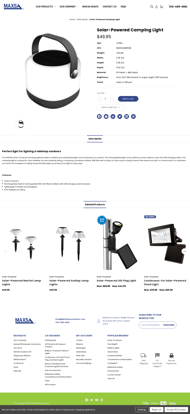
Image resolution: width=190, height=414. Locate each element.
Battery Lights (113, 348)
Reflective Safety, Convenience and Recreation (58, 375)
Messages (81, 348)
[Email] (106, 116)
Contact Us (109, 6)
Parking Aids (50, 340)
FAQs (123, 6)
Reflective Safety (115, 367)
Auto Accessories (53, 370)
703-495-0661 (178, 6)
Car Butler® (112, 363)
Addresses (81, 351)
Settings (142, 409)
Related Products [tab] (95, 204)
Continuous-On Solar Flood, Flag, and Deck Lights (57, 358)
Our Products (44, 6)
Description (95, 138)
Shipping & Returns (22, 355)
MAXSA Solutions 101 (22, 351)
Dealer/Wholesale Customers (27, 344)
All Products (50, 384)
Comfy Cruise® (114, 374)
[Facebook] (99, 116)
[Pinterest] (133, 116)
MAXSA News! (90, 6)
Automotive (113, 351)
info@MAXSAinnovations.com (70, 319)
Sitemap (17, 371)
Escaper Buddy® (115, 355)
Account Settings (83, 363)
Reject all (156, 409)
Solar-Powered (115, 340)
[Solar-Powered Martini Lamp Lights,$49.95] (24, 244)
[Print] (113, 116)
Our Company (68, 6)
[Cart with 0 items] (161, 6)
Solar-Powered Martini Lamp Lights (21, 282)
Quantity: (101, 93)
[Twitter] (119, 116)
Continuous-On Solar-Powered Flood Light (165, 282)
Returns (79, 344)
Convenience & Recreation (120, 359)
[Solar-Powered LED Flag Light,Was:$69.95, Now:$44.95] (119, 244)
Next (184, 251)
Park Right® (112, 344)
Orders (79, 340)
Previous (6, 251)
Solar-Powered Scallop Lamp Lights (69, 282)
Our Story (18, 348)
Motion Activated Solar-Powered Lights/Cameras (56, 365)
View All (111, 378)
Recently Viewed (83, 359)
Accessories (113, 371)
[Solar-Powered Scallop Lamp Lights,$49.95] (71, 244)
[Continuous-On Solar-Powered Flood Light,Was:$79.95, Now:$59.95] (166, 244)
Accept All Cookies (176, 409)
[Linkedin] (126, 116)
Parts (47, 380)
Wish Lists (80, 355)
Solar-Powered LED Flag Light (116, 280)
